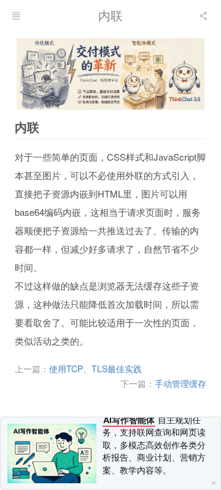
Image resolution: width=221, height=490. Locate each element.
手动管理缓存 (180, 383)
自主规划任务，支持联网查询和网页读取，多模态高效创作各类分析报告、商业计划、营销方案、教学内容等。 (154, 445)
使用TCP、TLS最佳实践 (95, 368)
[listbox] (204, 15)
